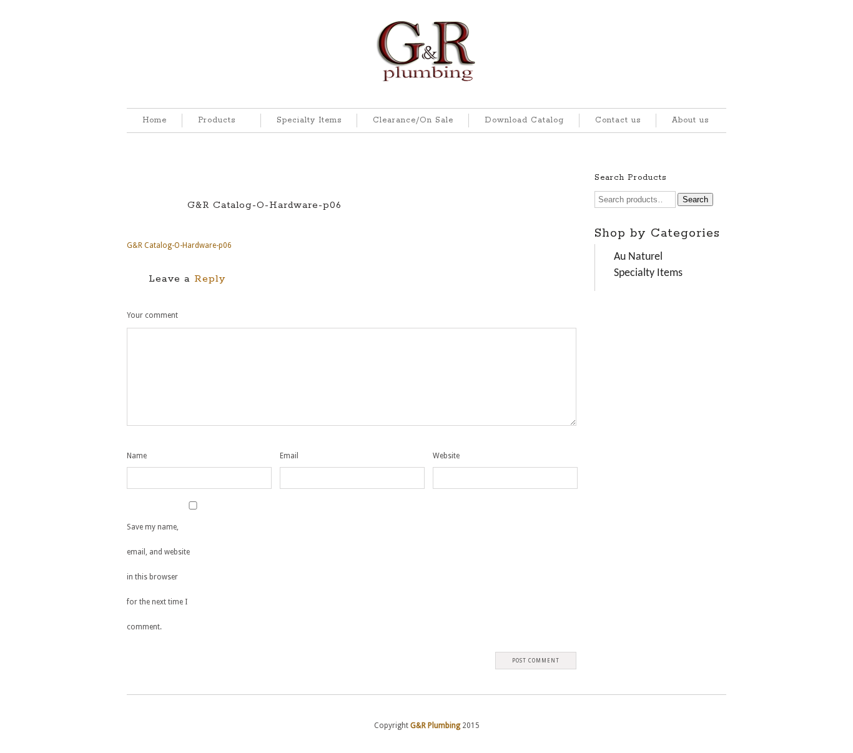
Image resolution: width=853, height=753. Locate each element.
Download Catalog (524, 120)
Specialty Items (309, 120)
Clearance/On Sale (413, 120)
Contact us (618, 120)
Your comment (152, 315)
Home (154, 120)
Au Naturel (638, 257)
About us (690, 120)
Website (446, 455)
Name (137, 455)
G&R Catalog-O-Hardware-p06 (264, 205)
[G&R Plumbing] (426, 82)
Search (695, 199)
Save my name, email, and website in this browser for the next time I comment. (158, 577)
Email (289, 455)
